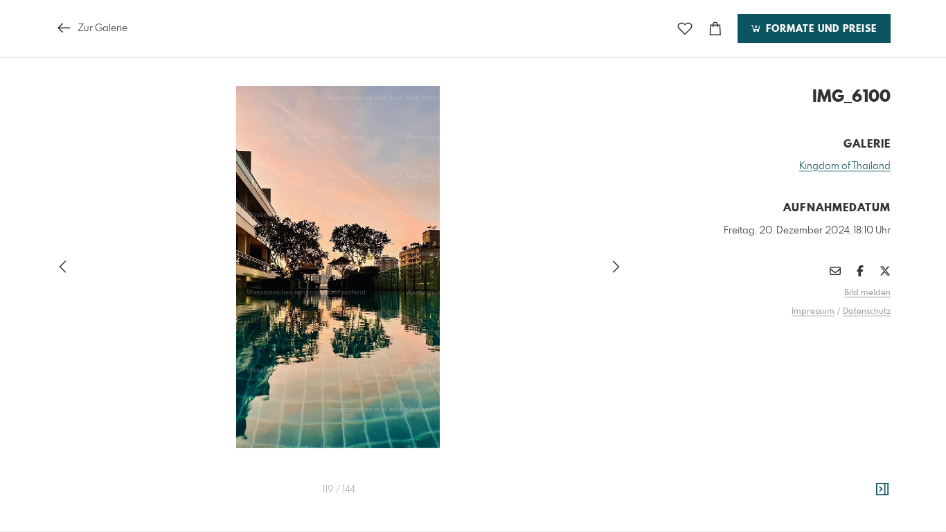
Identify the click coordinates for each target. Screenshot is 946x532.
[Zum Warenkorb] (715, 28)
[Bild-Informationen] (882, 490)
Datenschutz (867, 312)
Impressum (813, 312)
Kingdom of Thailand (845, 166)
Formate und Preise (819, 29)
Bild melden (867, 293)
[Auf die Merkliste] (685, 28)
